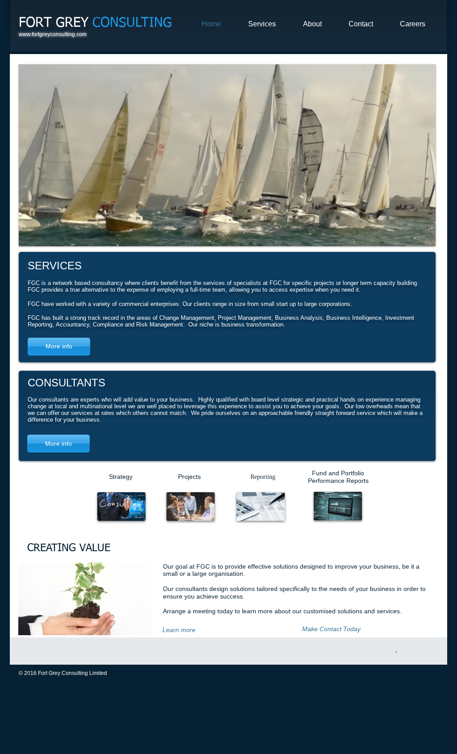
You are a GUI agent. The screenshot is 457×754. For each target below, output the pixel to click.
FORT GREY (95, 23)
